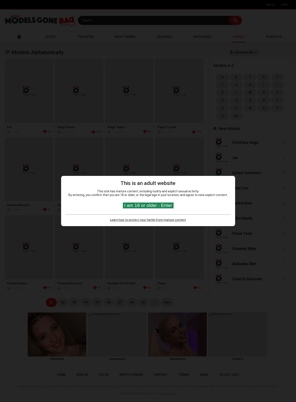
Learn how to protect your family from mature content (148, 220)
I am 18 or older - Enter (148, 205)
